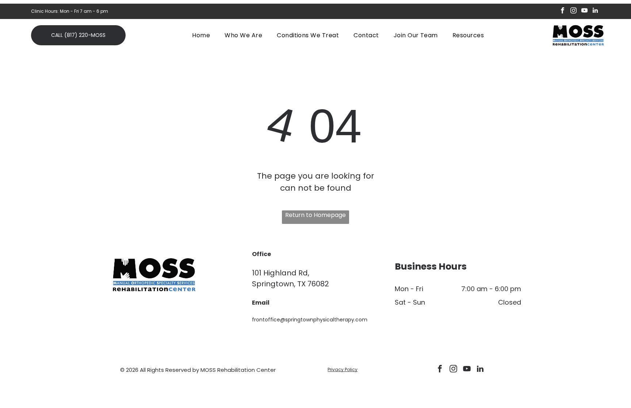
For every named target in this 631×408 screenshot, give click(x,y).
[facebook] (562, 11)
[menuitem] (201, 34)
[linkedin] (595, 11)
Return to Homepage (315, 215)
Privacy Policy (342, 369)
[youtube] (584, 11)
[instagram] (573, 11)
